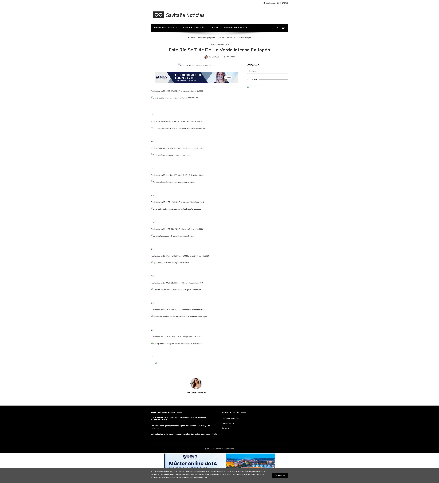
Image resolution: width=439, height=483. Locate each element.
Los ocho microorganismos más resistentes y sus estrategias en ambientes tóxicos (179, 418)
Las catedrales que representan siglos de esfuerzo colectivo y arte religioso (180, 426)
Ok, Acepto (280, 475)
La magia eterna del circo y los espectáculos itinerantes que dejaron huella (184, 434)
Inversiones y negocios (219, 44)
